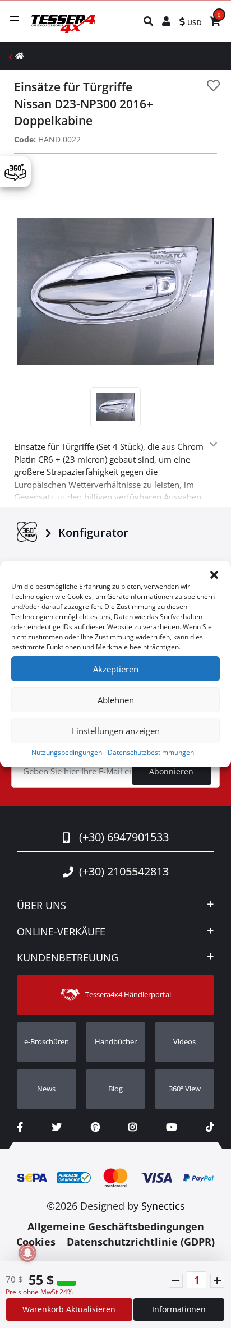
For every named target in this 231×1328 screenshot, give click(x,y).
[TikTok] (210, 1127)
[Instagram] (132, 1127)
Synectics (163, 1205)
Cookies (36, 1241)
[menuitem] (149, 21)
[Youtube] (171, 1127)
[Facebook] (20, 1127)
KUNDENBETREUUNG (67, 958)
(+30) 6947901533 (124, 837)
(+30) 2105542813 (124, 871)
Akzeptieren (115, 669)
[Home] (19, 55)
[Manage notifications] (27, 1253)
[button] (214, 574)
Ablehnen (116, 700)
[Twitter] (57, 1127)
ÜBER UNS (41, 906)
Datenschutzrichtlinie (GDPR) (141, 1241)
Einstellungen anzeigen (116, 730)
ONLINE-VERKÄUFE (61, 932)
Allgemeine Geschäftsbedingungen (115, 1226)
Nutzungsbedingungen (66, 752)
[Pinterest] (95, 1127)
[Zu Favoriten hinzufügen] (213, 85)
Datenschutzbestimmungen (151, 752)
